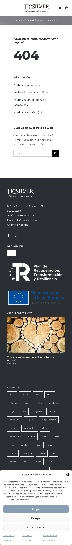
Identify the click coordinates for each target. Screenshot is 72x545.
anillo (38, 461)
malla (26, 461)
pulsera (56, 436)
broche (13, 453)
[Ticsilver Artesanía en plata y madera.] (37, 4)
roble (12, 445)
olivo (44, 436)
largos (12, 411)
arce (50, 445)
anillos (52, 411)
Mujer (49, 395)
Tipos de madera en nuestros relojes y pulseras (30, 358)
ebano (27, 403)
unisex (42, 453)
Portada (18, 20)
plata (12, 395)
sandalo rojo (15, 436)
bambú (31, 436)
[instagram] (15, 235)
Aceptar (36, 509)
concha (13, 461)
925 (24, 411)
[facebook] (8, 235)
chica (44, 428)
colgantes (37, 411)
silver (39, 403)
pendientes (54, 403)
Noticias (11, 363)
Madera (25, 395)
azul (50, 461)
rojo (54, 453)
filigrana (14, 403)
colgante (31, 420)
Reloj (37, 395)
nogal (38, 445)
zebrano (13, 428)
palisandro (15, 420)
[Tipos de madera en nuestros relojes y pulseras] (36, 335)
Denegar (36, 518)
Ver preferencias (36, 527)
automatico (29, 428)
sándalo (25, 445)
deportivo (27, 453)
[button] (67, 474)
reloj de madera (49, 420)
